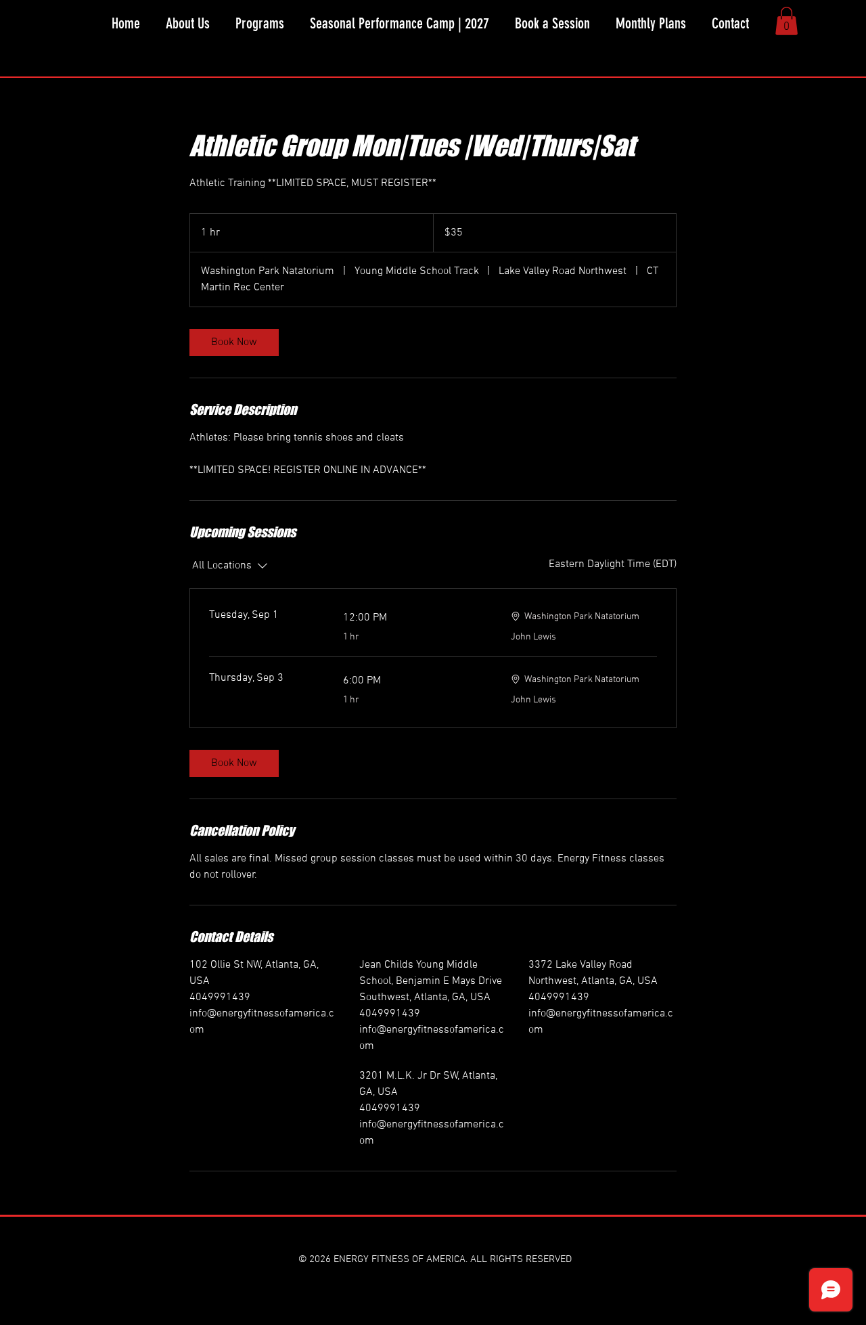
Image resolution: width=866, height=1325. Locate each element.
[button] (260, 23)
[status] (613, 564)
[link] (234, 342)
